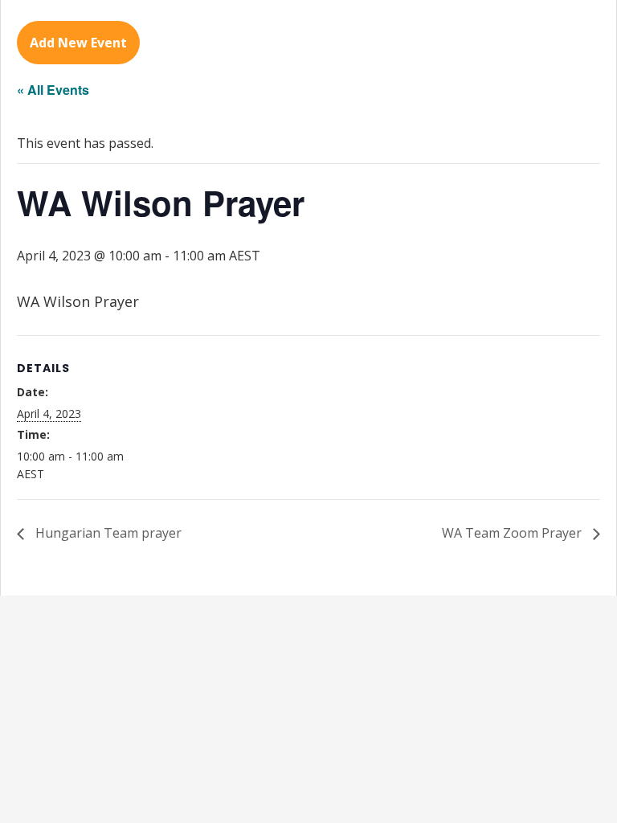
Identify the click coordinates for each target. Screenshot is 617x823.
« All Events (53, 89)
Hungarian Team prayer (107, 533)
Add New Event (78, 42)
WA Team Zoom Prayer (513, 533)
